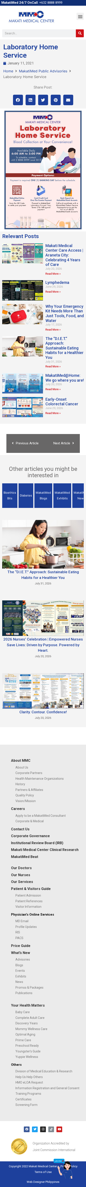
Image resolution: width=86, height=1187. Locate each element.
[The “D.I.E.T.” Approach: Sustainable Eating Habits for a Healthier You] (43, 544)
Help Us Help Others (29, 1077)
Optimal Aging (25, 1034)
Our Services (22, 882)
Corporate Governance (30, 836)
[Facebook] (27, 1129)
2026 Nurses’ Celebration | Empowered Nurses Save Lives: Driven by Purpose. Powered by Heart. (43, 645)
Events (20, 970)
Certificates (23, 1099)
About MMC (20, 760)
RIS (17, 932)
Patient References (29, 901)
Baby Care (22, 1012)
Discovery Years (26, 1023)
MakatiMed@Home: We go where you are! (64, 378)
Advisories (22, 959)
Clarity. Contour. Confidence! (43, 712)
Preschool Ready (27, 1045)
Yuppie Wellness (26, 1057)
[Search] (80, 33)
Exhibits (20, 976)
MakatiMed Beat (24, 857)
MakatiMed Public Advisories (43, 71)
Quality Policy (24, 795)
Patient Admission (28, 895)
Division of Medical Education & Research (43, 1071)
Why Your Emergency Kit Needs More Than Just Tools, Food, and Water (64, 313)
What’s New (20, 953)
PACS (19, 938)
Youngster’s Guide (28, 1051)
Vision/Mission (25, 801)
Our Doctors (21, 868)
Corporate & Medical (29, 821)
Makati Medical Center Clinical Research (45, 850)
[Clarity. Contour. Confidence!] (43, 691)
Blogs (19, 965)
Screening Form (26, 1105)
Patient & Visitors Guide (31, 889)
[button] (80, 16)
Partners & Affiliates (29, 790)
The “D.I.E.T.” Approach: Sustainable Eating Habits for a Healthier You (64, 348)
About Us (21, 767)
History (20, 784)
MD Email (21, 921)
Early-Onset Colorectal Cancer (61, 401)
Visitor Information (28, 906)
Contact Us (20, 829)
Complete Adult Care (30, 1018)
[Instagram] (43, 1129)
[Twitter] (35, 1129)
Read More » (53, 273)
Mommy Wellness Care (31, 1029)
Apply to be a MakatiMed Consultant (40, 815)
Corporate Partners (28, 773)
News (19, 982)
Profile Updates (26, 927)
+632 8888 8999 (50, 3)
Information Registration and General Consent (47, 1088)
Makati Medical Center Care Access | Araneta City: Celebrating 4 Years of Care (64, 255)
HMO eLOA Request (29, 1082)
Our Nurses (20, 875)
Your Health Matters (28, 1005)
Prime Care (23, 1040)
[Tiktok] (51, 1129)
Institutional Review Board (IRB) (37, 843)
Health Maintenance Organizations (39, 778)
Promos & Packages (29, 987)
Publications (23, 993)
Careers (18, 809)
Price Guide (20, 946)
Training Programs (28, 1093)
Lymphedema (57, 282)
